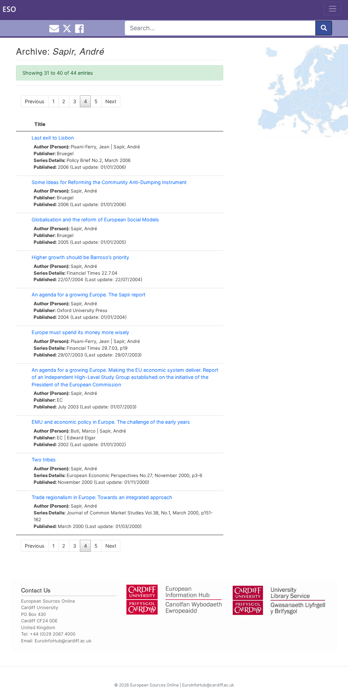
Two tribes (44, 459)
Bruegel (65, 153)
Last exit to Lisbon (53, 138)
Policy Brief (78, 160)
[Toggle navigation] (332, 8)
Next (110, 101)
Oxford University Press (82, 310)
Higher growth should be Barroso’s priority (80, 257)
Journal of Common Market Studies (105, 512)
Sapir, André (127, 146)
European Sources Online (154, 685)
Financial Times (83, 273)
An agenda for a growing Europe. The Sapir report (88, 294)
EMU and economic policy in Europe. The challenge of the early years (111, 422)
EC (60, 400)
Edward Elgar (81, 437)
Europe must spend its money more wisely (80, 332)
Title (40, 124)
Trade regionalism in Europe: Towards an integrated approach (102, 497)
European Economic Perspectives (102, 475)
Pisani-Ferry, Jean (90, 146)
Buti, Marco (83, 431)
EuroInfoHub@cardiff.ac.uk (63, 640)
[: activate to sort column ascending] (22, 124)
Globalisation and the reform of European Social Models (95, 219)
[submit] (323, 28)
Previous (35, 101)
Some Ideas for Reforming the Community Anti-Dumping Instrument (109, 182)
